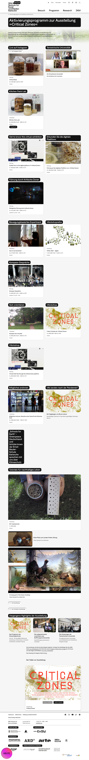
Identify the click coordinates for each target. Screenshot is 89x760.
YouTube (72, 714)
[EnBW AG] (40, 731)
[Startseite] (16, 6)
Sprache (76, 2)
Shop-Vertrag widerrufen (14, 717)
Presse (64, 2)
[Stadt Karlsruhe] (25, 731)
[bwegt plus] (12, 749)
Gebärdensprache (72, 2)
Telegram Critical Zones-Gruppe (58, 649)
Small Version (47, 702)
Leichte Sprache (69, 2)
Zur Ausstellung (16, 603)
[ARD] (29, 740)
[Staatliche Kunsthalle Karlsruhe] (57, 749)
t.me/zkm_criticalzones (47, 650)
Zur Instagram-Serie (17, 51)
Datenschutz (18, 714)
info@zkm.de (39, 723)
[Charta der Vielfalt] (67, 755)
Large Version (58, 702)
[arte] (45, 740)
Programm (54, 10)
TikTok (76, 714)
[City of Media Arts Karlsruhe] (78, 755)
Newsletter (58, 2)
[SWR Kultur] (58, 740)
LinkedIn (79, 714)
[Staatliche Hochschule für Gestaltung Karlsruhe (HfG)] (29, 749)
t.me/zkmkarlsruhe (34, 649)
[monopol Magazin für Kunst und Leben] (14, 740)
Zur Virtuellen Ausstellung (18, 609)
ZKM (78, 10)
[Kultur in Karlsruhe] (66, 740)
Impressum (11, 714)
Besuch (41, 10)
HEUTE (6, 753)
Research (67, 10)
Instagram (69, 714)
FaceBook (65, 714)
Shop (52, 2)
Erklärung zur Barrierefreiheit (30, 714)
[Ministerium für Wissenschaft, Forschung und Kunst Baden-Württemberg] (14, 731)
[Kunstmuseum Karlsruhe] (44, 749)
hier (46, 653)
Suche (79, 2)
